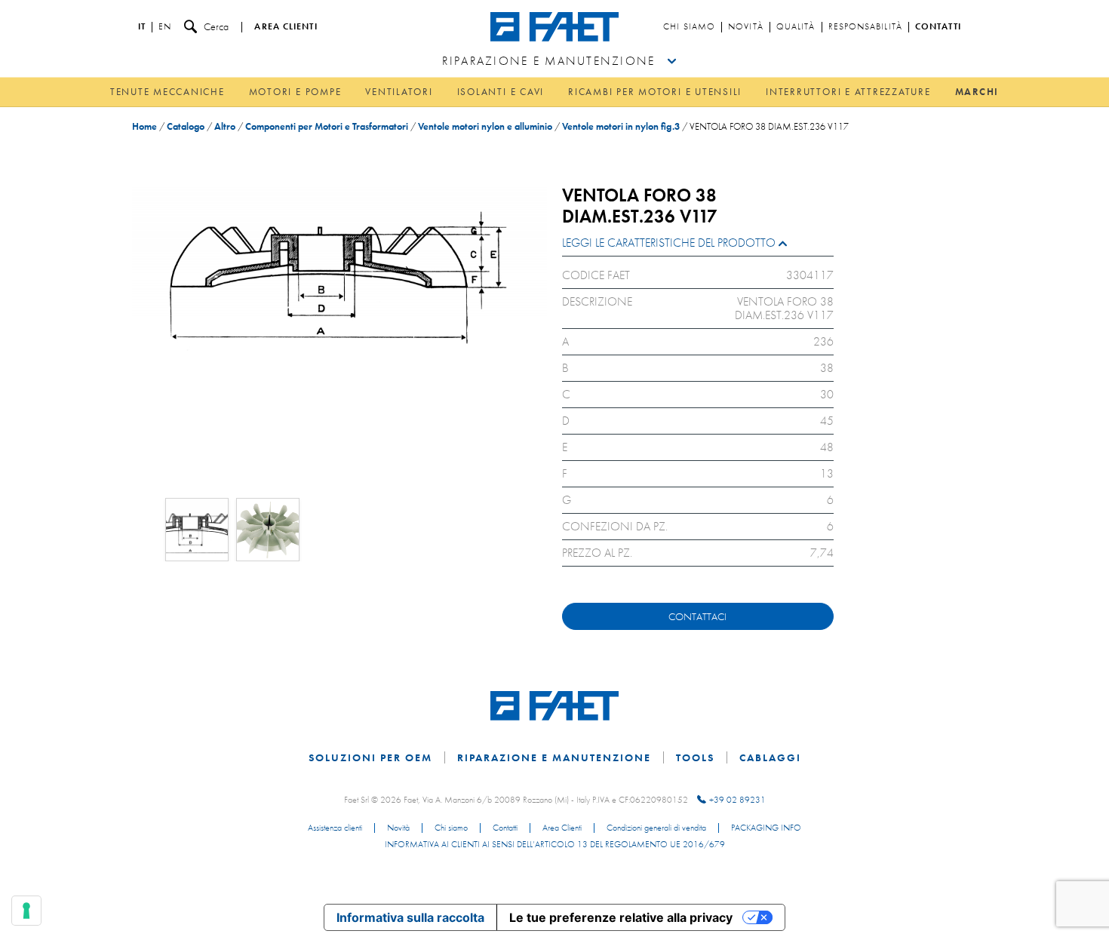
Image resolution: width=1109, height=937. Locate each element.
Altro (224, 126)
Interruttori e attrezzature (848, 91)
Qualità (796, 27)
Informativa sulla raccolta (410, 917)
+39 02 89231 (737, 799)
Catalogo (185, 126)
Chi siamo (689, 27)
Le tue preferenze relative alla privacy (621, 917)
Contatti (938, 27)
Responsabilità (865, 27)
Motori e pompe (295, 91)
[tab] (698, 246)
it (142, 27)
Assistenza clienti (335, 828)
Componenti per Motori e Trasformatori (326, 126)
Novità (745, 27)
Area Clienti (562, 828)
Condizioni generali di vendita (656, 828)
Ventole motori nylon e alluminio (485, 126)
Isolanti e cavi (500, 91)
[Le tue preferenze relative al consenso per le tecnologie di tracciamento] (26, 910)
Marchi (977, 91)
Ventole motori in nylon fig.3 (621, 126)
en (164, 27)
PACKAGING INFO (766, 828)
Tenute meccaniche (167, 91)
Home (144, 126)
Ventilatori (398, 91)
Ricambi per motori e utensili (655, 91)
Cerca (216, 26)
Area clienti (285, 27)
